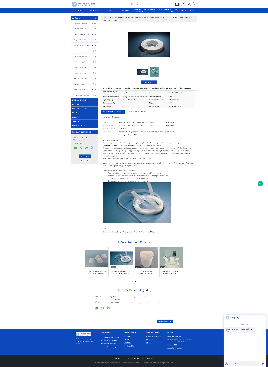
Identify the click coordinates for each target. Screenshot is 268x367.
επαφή (74, 113)
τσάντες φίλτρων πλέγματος (85, 56)
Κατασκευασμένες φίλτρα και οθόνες (85, 45)
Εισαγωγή (127, 337)
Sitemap (117, 358)
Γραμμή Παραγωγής (153, 337)
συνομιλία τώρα (187, 10)
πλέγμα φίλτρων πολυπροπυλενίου (85, 40)
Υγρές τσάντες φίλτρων (85, 62)
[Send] (262, 363)
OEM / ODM (150, 340)
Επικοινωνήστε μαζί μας (170, 10)
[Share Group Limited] (75, 148)
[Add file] (226, 363)
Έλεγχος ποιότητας (155, 10)
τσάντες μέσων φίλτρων (130, 232)
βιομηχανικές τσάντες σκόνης (112, 232)
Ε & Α (148, 343)
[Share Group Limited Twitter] (189, 4)
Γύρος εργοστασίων (79, 104)
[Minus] (263, 317)
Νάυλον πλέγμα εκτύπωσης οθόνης (85, 78)
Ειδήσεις (75, 117)
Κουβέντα (149, 82)
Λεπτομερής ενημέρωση (112, 112)
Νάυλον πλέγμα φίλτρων (85, 34)
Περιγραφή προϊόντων (137, 112)
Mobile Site (149, 358)
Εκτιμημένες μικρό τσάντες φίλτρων (85, 51)
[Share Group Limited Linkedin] (195, 4)
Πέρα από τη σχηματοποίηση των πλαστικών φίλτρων (85, 95)
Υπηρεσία (127, 343)
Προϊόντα (94, 10)
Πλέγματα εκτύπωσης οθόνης (85, 67)
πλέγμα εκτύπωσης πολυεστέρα (85, 73)
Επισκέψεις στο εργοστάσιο (140, 10)
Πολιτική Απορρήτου (132, 358)
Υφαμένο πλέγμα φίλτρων (85, 28)
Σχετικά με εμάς (124, 10)
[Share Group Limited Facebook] (183, 4)
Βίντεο (109, 10)
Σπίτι (79, 10)
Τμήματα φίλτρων (85, 84)
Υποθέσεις (76, 121)
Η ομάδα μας (129, 346)
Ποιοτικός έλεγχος (79, 108)
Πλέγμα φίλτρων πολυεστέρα (85, 23)
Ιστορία (127, 340)
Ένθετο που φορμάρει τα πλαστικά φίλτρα (85, 89)
